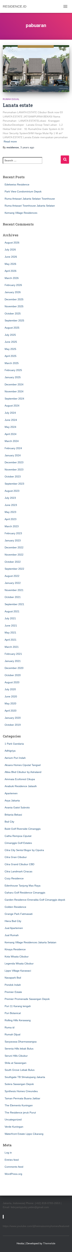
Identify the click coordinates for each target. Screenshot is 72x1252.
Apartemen (11, 793)
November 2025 (14, 306)
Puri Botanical (13, 1013)
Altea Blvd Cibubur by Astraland (23, 772)
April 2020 (10, 710)
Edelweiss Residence (17, 184)
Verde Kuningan (14, 1126)
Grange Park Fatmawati (18, 913)
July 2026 (10, 249)
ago (27, 147)
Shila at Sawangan (15, 1062)
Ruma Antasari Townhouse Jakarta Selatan (30, 205)
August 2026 (12, 242)
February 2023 (13, 533)
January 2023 (13, 540)
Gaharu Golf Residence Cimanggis (25, 892)
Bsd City (9, 821)
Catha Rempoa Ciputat (18, 835)
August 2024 (12, 405)
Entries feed (12, 1159)
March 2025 (12, 363)
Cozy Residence (14, 878)
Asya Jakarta (12, 800)
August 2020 (12, 682)
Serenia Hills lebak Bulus (19, 1048)
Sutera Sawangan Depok (19, 1084)
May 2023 (10, 512)
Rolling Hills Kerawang (18, 1020)
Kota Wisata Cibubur (17, 956)
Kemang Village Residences (21, 212)
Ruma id (9, 1027)
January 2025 (13, 377)
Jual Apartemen (14, 928)
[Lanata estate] (36, 68)
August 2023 (12, 490)
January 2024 (13, 455)
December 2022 (14, 547)
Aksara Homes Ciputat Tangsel (23, 765)
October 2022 (13, 561)
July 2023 (10, 497)
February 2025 (13, 370)
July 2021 (10, 618)
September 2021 (14, 604)
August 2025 (12, 327)
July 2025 (10, 334)
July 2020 (10, 689)
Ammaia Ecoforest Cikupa (20, 779)
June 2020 (11, 696)
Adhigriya (10, 750)
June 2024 (11, 419)
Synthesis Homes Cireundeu (21, 1091)
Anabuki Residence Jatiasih (21, 786)
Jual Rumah (12, 935)
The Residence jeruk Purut (20, 1112)
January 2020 (13, 717)
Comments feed (14, 1166)
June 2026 (11, 256)
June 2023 (11, 505)
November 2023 (14, 469)
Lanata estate (18, 105)
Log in (8, 1152)
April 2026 (10, 270)
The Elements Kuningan (19, 1105)
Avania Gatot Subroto (17, 807)
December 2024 (14, 384)
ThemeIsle (49, 1243)
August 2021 (12, 611)
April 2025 (10, 355)
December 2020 (14, 668)
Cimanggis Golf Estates (18, 842)
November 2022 (14, 554)
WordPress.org (13, 1173)
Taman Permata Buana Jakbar (22, 1098)
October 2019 (13, 724)
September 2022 (14, 568)
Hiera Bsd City (13, 921)
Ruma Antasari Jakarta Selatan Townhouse (30, 198)
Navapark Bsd (13, 977)
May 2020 (10, 703)
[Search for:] (32, 163)
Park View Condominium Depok (23, 191)
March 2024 (12, 441)
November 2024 (14, 391)
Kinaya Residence (15, 949)
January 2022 (13, 582)
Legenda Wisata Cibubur (19, 963)
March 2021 (12, 646)
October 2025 (13, 313)
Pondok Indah (13, 984)
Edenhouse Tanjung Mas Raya (22, 885)
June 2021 (11, 625)
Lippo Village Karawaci (18, 970)
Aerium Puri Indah (15, 757)
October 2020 (13, 675)
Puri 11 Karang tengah (18, 1006)
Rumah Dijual (11, 99)
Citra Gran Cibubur (16, 857)
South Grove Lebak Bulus (20, 1069)
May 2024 (10, 426)
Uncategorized (13, 1119)
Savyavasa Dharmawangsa (21, 1041)
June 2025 (11, 341)
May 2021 (10, 632)
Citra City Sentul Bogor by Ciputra (24, 850)
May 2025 (10, 349)
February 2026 (13, 285)
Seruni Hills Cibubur (16, 1055)
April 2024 (10, 434)
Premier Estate (13, 992)
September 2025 (14, 320)
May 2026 (10, 263)
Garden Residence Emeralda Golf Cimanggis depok (35, 899)
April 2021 (10, 639)
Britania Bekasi (13, 814)
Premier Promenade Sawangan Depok (27, 998)
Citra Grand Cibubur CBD (19, 864)
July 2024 (10, 412)
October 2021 (13, 597)
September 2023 (14, 483)
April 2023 (10, 519)
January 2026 (13, 292)
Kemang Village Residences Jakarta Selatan (30, 942)
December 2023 (14, 462)
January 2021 (13, 661)
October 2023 (13, 476)
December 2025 (14, 299)
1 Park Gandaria (14, 743)
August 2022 (12, 575)
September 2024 (14, 398)
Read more (10, 141)
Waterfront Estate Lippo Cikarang (24, 1133)
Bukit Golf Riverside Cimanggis (23, 828)
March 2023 (12, 526)
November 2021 (14, 590)
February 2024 (13, 448)
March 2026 (12, 278)
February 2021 (13, 653)
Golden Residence (15, 906)
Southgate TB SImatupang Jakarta (25, 1077)
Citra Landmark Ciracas (18, 871)
